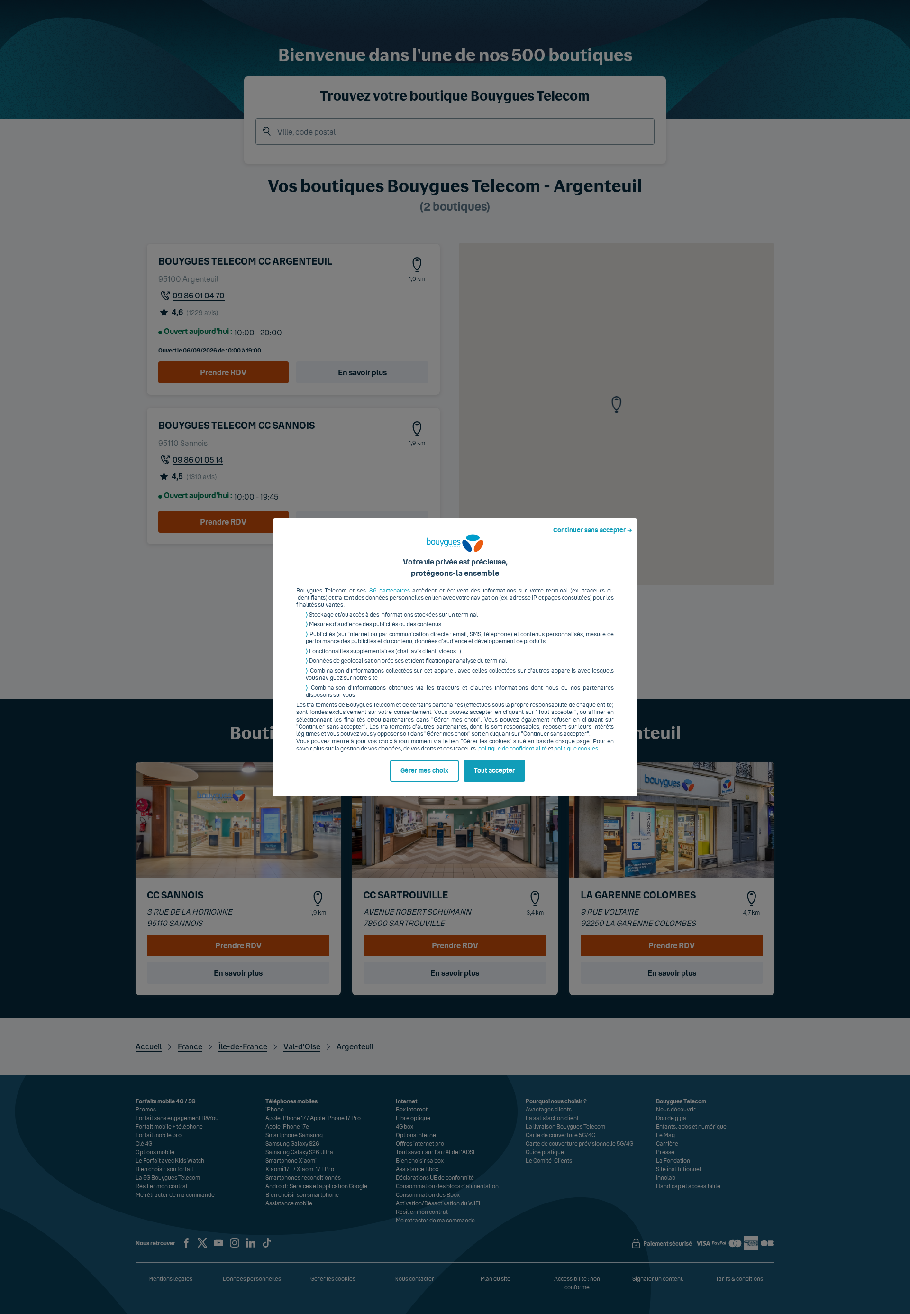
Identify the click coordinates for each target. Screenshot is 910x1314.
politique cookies (576, 748)
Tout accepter (494, 771)
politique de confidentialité (512, 748)
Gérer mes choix (424, 771)
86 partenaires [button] (389, 590)
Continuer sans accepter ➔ (592, 530)
